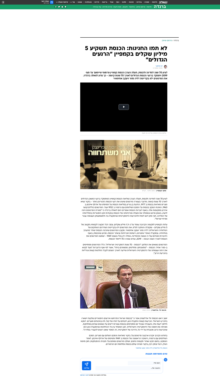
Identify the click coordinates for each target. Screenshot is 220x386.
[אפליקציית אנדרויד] (65, 6)
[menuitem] (153, 2)
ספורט (146, 2)
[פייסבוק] (55, 6)
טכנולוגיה (88, 2)
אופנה (80, 2)
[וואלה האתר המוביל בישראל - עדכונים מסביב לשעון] (163, 2)
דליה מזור (149, 348)
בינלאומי (132, 7)
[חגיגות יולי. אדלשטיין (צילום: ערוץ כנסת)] (123, 285)
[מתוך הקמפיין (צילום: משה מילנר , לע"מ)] (123, 166)
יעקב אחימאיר (140, 348)
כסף (117, 2)
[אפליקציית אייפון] (62, 6)
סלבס (124, 2)
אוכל (111, 2)
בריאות (104, 2)
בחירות (139, 2)
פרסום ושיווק (140, 7)
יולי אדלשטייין (157, 348)
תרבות (131, 2)
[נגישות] (3, 2)
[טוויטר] (59, 6)
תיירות (96, 2)
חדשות (154, 2)
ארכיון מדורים (107, 7)
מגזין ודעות (117, 7)
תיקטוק (125, 7)
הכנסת (165, 348)
